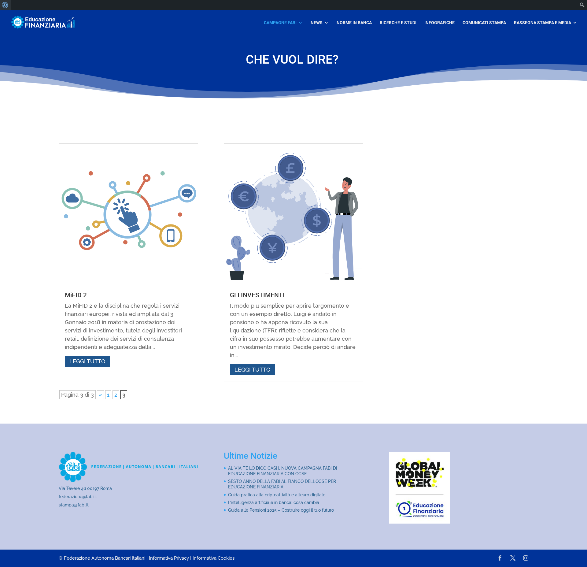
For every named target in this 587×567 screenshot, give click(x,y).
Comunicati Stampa (484, 22)
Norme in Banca (354, 22)
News (317, 22)
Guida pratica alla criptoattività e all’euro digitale (276, 494)
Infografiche (439, 22)
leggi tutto (87, 361)
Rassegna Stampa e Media (542, 22)
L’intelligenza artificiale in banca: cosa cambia (273, 502)
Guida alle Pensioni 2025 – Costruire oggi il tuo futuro (281, 510)
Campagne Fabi (280, 22)
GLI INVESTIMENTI (257, 295)
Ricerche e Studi (398, 22)
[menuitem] (5, 5)
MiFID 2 (76, 295)
